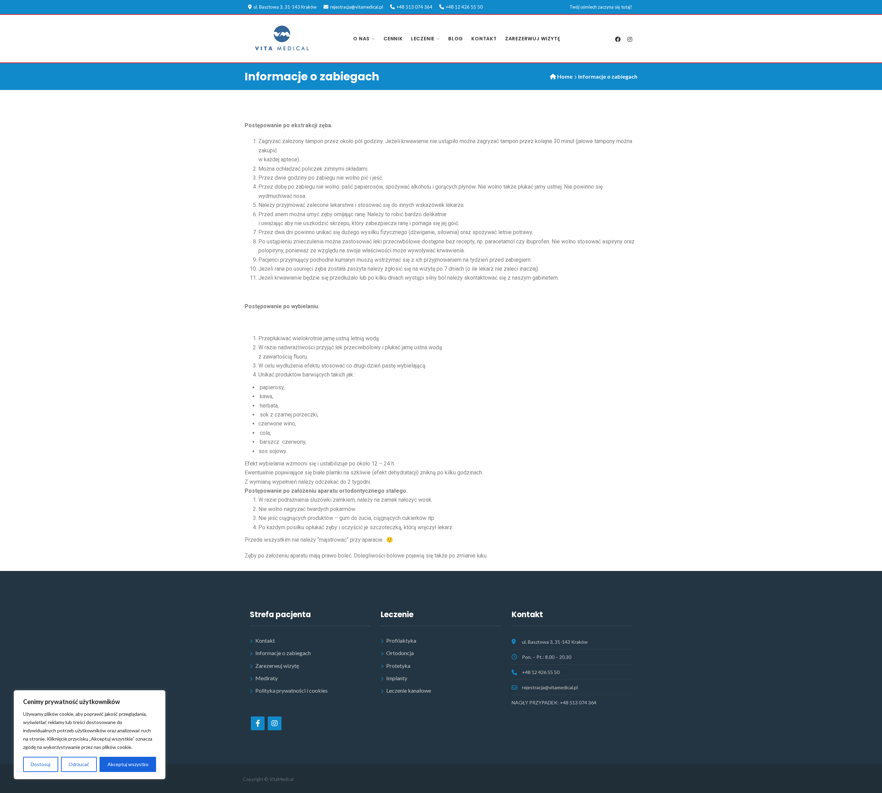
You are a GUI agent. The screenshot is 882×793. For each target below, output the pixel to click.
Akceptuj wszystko (127, 764)
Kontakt (484, 38)
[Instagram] (629, 39)
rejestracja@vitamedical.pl (356, 7)
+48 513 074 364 (414, 7)
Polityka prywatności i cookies (291, 690)
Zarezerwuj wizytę (532, 38)
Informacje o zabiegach (283, 653)
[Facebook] (617, 39)
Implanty (396, 678)
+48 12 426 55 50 (464, 7)
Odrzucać (79, 764)
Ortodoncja (400, 653)
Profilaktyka (401, 640)
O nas (361, 38)
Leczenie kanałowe (408, 690)
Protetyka (398, 665)
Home (565, 76)
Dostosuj (40, 764)
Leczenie (422, 38)
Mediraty (266, 678)
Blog (455, 38)
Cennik (393, 38)
